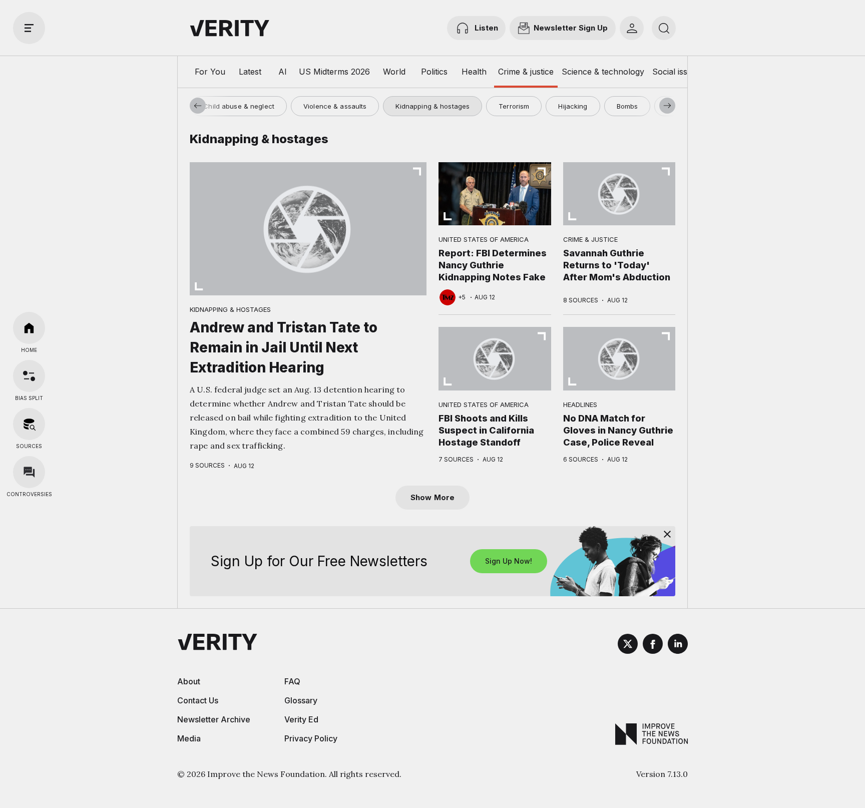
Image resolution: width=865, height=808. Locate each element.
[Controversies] (29, 472)
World (394, 72)
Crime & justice (526, 72)
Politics (434, 72)
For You (210, 72)
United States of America (484, 239)
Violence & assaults (334, 106)
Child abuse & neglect (238, 106)
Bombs (627, 106)
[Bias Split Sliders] (29, 376)
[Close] (667, 534)
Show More (432, 497)
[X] (628, 645)
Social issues (676, 72)
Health (474, 72)
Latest (250, 72)
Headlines (580, 404)
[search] (664, 28)
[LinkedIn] (678, 645)
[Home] (29, 328)
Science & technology (603, 72)
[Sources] (29, 424)
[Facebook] (653, 645)
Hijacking (572, 106)
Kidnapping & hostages (432, 106)
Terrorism (514, 106)
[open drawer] (29, 28)
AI (282, 72)
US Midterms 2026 (334, 72)
